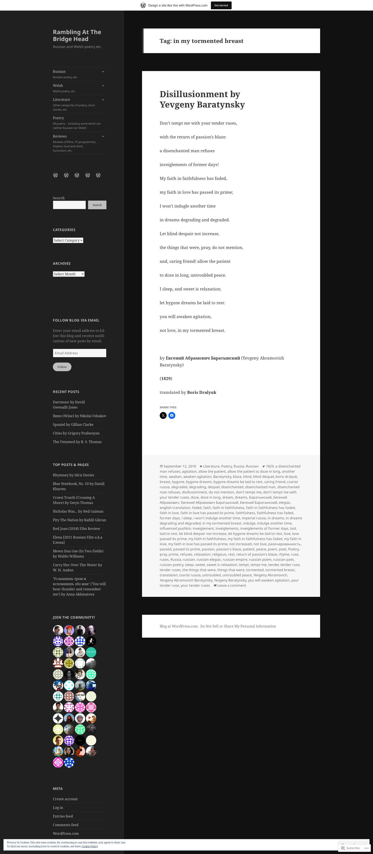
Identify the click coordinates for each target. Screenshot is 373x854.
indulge (249, 523)
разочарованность (284, 544)
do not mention (221, 492)
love (287, 533)
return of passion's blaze (256, 554)
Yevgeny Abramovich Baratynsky (186, 580)
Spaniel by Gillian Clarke (73, 424)
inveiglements (227, 528)
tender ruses (170, 569)
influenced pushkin (175, 528)
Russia (239, 466)
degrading (197, 487)
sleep (189, 564)
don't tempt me (248, 492)
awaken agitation (197, 476)
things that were (230, 569)
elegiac (284, 502)
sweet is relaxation (222, 564)
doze (195, 497)
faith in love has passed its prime (207, 512)
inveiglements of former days (264, 528)
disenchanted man (260, 487)
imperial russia (254, 518)
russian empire (235, 559)
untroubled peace (237, 575)
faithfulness (245, 512)
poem (272, 549)
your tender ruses (195, 585)
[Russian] (58, 178)
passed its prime (186, 549)
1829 (270, 466)
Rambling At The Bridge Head (77, 35)
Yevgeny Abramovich (270, 575)
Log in (58, 807)
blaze (237, 476)
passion (208, 549)
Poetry (77, 123)
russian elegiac (209, 559)
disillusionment (194, 492)
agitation (189, 471)
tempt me (259, 564)
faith (207, 507)
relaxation (202, 554)
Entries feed (63, 816)
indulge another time (274, 523)
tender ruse (290, 564)
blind (247, 476)
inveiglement (203, 528)
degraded (179, 487)
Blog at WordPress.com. (179, 626)
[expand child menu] (103, 71)
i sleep (187, 518)
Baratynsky (222, 476)
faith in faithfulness (228, 507)
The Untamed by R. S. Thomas (77, 441)
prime (173, 554)
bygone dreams (199, 481)
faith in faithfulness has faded (270, 507)
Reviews (74, 143)
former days (170, 518)
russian (189, 559)
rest (231, 554)
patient (248, 549)
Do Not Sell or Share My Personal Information (238, 626)
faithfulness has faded (275, 512)
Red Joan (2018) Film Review (76, 528)
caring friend (274, 481)
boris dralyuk (286, 476)
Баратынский (260, 497)
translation (169, 575)
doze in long (211, 497)
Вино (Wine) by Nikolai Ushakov (79, 416)
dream (227, 497)
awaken (175, 476)
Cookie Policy (90, 846)
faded (197, 507)
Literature (74, 104)
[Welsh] (69, 178)
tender (273, 564)
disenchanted (232, 487)
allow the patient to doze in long (254, 471)
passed (165, 549)
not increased (240, 544)
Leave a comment (231, 585)
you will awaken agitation (268, 580)
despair (214, 487)
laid (293, 528)
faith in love (169, 512)
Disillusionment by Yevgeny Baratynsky (202, 99)
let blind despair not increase (202, 533)
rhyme (284, 554)
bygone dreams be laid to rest (237, 481)
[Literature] (79, 178)
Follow (62, 367)
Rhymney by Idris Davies (73, 475)
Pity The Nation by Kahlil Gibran (79, 520)
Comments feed (66, 824)
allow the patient (212, 471)
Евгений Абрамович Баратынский (209, 502)
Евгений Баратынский (258, 502)
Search (59, 198)
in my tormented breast (221, 523)
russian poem (260, 559)
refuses (186, 554)
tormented (255, 569)
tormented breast (280, 569)
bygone (178, 481)
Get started (221, 5)
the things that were (199, 569)
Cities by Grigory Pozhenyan (76, 433)
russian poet (283, 559)
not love (260, 544)
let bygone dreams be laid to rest (255, 533)
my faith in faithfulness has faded (255, 538)
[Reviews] (101, 178)
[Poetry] (90, 178)
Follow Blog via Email (76, 320)
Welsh (64, 88)
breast (165, 481)
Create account (65, 799)
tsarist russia (190, 575)
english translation (175, 507)
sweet (200, 564)
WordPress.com (66, 833)
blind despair (263, 476)
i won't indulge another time (217, 518)
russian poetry (171, 564)
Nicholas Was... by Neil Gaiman (78, 511)
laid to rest (168, 533)
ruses (164, 559)
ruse (294, 554)
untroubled (211, 575)
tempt (244, 564)
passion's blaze (228, 549)
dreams (241, 497)
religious (219, 554)
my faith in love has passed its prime (198, 544)
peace (261, 549)
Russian (65, 74)
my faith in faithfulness (207, 538)
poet (282, 549)
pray (163, 554)
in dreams (276, 518)
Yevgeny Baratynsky (230, 580)
